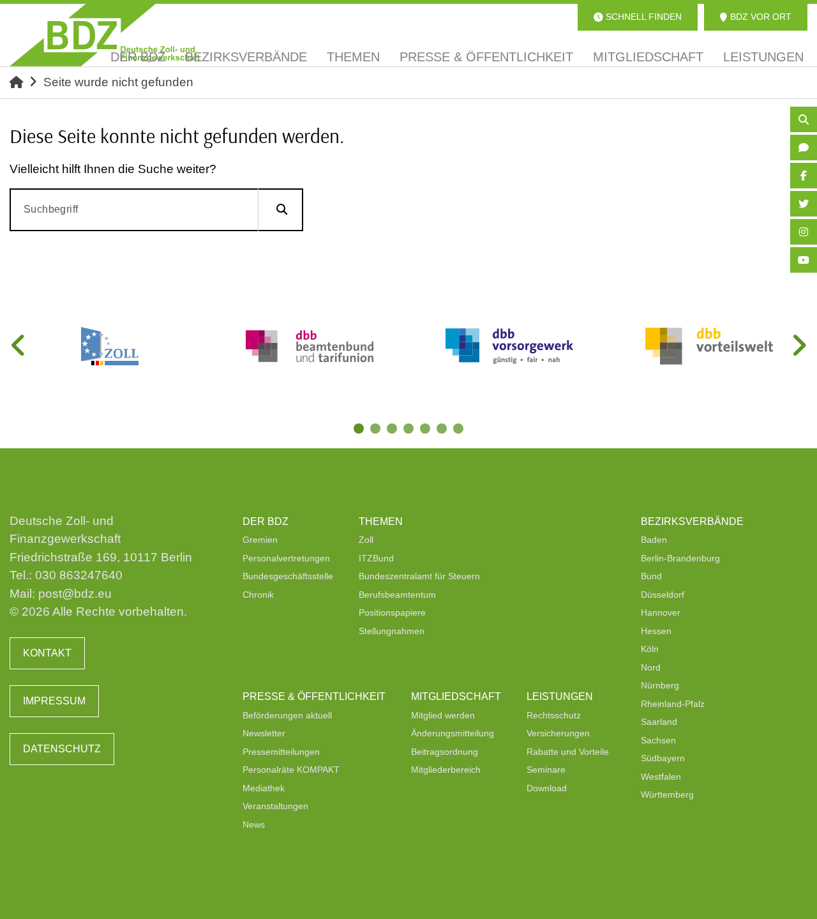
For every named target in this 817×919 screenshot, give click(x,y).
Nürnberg (660, 685)
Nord (651, 667)
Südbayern (663, 758)
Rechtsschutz (554, 715)
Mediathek (264, 788)
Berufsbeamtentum (397, 594)
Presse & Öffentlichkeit (314, 696)
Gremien (260, 540)
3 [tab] (393, 429)
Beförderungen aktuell (287, 715)
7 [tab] (459, 429)
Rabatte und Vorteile (568, 752)
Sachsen (658, 740)
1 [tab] (360, 429)
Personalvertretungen (286, 558)
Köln (650, 649)
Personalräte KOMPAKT (291, 769)
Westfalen (661, 776)
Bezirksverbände (692, 521)
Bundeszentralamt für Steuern (419, 576)
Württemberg (667, 794)
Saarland (659, 722)
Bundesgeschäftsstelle (288, 576)
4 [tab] (409, 429)
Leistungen (560, 696)
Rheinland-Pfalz (673, 704)
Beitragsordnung (444, 752)
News (254, 824)
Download (547, 788)
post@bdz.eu (75, 593)
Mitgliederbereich (446, 769)
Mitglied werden (443, 715)
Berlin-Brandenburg (680, 558)
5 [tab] (426, 429)
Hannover (660, 612)
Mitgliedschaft (456, 696)
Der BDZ (266, 521)
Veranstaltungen (275, 806)
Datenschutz (62, 748)
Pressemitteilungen (281, 752)
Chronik (258, 594)
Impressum (54, 700)
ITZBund (376, 558)
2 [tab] (376, 429)
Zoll (366, 540)
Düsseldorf (662, 594)
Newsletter (264, 733)
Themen (381, 521)
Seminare (546, 769)
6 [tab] (443, 429)
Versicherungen (558, 733)
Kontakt (47, 653)
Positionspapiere (392, 612)
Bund (651, 576)
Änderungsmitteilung (452, 733)
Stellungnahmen (391, 631)
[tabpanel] (109, 346)
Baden (654, 540)
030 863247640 (79, 575)
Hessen (656, 631)
